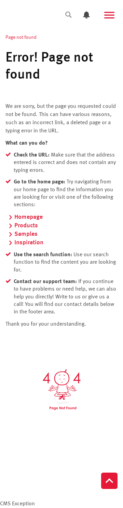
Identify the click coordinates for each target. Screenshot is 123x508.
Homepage (28, 217)
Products (26, 226)
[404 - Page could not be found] (61, 389)
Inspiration (28, 243)
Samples (26, 234)
